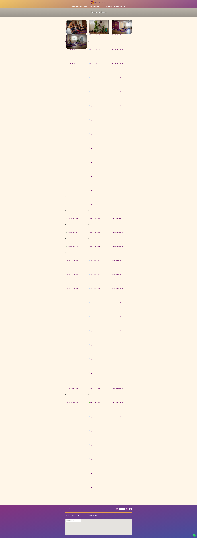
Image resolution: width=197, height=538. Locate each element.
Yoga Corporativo (97, 6)
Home (73, 6)
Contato (110, 6)
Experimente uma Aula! (119, 6)
